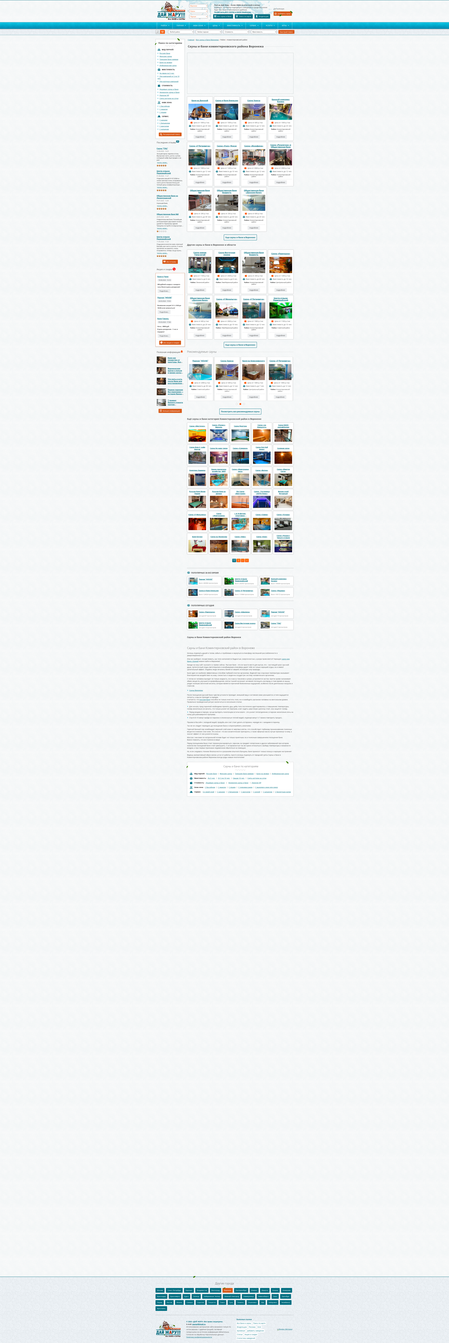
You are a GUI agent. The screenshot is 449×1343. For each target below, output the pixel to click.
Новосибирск (263, 1296)
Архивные (241, 1331)
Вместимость (231, 25)
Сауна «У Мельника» (197, 515)
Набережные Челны (212, 1296)
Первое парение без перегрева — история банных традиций (175, 393)
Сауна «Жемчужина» (219, 515)
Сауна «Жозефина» (253, 146)
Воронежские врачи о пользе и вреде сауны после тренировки (175, 372)
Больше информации (171, 411)
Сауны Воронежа (196, 690)
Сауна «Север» (262, 515)
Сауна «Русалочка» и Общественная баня (280, 146)
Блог (259, 1327)
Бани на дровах (165, 62)
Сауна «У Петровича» (199, 146)
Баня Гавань (163, 318)
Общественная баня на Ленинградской (167, 197)
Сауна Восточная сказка (226, 254)
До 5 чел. (211, 778)
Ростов (169, 1302)
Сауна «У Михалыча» (226, 299)
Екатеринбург (241, 1290)
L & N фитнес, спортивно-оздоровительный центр (240, 515)
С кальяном (164, 129)
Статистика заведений (246, 1338)
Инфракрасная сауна (168, 65)
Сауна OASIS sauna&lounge (283, 426)
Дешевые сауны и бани (168, 89)
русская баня (205, 699)
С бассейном (164, 106)
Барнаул (189, 1290)
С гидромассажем (245, 787)
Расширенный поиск (171, 134)
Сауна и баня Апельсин (226, 100)
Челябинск (285, 1302)
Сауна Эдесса (253, 100)
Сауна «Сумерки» (240, 448)
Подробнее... (164, 291)
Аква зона (196, 25)
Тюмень (240, 1302)
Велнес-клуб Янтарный (283, 492)
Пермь (159, 1302)
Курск (186, 1296)
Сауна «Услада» (283, 515)
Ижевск (254, 1290)
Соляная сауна (283, 448)
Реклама (252, 1327)
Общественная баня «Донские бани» (254, 191)
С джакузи (163, 109)
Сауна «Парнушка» (280, 254)
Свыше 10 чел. (239, 778)
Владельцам (263, 16)
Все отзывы (171, 262)
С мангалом (164, 126)
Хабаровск (273, 1302)
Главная (191, 40)
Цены (213, 25)
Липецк (196, 1296)
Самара (190, 1302)
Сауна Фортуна (240, 426)
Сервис (251, 25)
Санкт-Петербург (174, 1290)
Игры (282, 25)
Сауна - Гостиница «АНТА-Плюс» (262, 492)
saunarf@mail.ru (199, 1324)
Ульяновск (252, 1302)
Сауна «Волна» (261, 470)
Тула (231, 1302)
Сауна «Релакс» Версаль (218, 426)
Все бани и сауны (244, 1323)
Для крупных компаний (168, 81)
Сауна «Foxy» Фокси (227, 146)
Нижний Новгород (231, 1296)
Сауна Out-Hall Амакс (262, 448)
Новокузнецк (248, 1296)
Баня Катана (197, 537)
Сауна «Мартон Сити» (283, 470)
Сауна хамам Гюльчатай (199, 254)
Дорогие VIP (164, 95)
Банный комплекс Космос (281, 100)
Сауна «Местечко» (197, 426)
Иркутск (265, 1290)
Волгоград (215, 1290)
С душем (162, 112)
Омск (275, 1296)
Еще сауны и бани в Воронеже (240, 237)
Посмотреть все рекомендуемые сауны (240, 411)
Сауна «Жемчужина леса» (240, 470)
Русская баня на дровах (219, 492)
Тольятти (212, 1302)
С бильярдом (164, 123)
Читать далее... (162, 163)
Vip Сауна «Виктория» (240, 492)
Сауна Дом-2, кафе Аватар (197, 448)
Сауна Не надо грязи (219, 448)
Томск (222, 1302)
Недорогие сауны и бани (169, 92)
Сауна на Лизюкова (218, 537)
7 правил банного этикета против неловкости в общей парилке (175, 404)
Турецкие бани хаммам (168, 59)
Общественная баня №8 (168, 214)
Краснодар (161, 1296)
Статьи (240, 1334)
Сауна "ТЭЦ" (162, 148)
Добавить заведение (255, 1331)
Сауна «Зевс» (240, 537)
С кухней (256, 792)
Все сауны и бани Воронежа (207, 40)
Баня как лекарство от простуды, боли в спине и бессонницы (175, 362)
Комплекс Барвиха (197, 470)
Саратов (200, 1302)
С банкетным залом (283, 792)
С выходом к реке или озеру (266, 787)
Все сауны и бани (224, 16)
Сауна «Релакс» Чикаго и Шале (283, 537)
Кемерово (287, 1290)
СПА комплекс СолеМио (200, 361)
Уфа (262, 1302)
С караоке (163, 120)
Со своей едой (208, 792)
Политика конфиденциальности (199, 1337)
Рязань (179, 1302)
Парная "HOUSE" (164, 297)
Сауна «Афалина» (242, 612)
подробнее (200, 137)
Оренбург (286, 1296)
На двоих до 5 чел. (166, 73)
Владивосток (202, 1290)
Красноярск (175, 1296)
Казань (275, 1290)
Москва (160, 1290)
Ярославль (161, 1308)
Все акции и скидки (171, 343)
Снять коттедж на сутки (168, 98)
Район (162, 25)
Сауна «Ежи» (261, 537)
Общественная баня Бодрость (227, 191)
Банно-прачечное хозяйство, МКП (218, 470)
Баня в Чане (162, 276)
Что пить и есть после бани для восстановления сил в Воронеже (175, 382)
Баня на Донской (200, 100)
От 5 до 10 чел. (224, 778)
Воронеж (227, 1290)
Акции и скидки (251, 1334)
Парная (178, 25)
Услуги (267, 25)
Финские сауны (165, 56)
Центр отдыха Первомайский (164, 172)
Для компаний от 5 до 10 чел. (168, 77)
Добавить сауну (284, 13)
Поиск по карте (245, 16)
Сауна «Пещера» (278, 591)
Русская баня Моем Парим (197, 492)
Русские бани (164, 53)
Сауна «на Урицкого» (262, 426)
